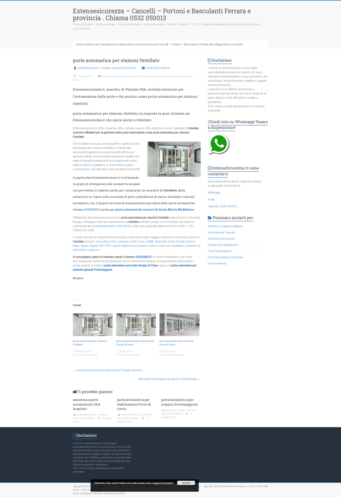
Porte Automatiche (158, 68)
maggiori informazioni (162, 483)
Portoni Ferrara (217, 263)
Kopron (94, 245)
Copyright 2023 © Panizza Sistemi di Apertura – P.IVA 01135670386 (236, 486)
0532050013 (92, 209)
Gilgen (84, 245)
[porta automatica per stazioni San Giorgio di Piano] (136, 324)
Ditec (114, 241)
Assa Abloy (103, 241)
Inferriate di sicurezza (221, 238)
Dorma (190, 241)
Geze (171, 241)
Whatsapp (214, 192)
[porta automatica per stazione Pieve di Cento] (179, 324)
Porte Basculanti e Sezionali (225, 257)
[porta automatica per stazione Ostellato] (93, 324)
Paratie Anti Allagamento (223, 245)
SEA (108, 245)
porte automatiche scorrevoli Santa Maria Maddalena (154, 209)
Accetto (186, 482)
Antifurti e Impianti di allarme (225, 226)
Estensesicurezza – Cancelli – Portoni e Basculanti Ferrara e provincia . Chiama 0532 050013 (162, 14)
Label (115, 245)
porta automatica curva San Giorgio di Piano (131, 265)
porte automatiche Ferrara (137, 76)
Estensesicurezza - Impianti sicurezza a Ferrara (106, 68)
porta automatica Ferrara (113, 76)
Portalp (180, 241)
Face (142, 241)
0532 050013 (228, 206)
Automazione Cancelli (221, 232)
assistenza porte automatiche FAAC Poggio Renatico (108, 370)
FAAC (134, 241)
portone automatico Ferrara (162, 76)
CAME (150, 241)
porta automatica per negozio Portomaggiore (179, 402)
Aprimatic (161, 241)
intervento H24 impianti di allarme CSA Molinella (169, 379)
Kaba (76, 245)
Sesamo (124, 241)
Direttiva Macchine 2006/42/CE (111, 226)
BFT (102, 245)
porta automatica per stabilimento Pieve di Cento (134, 404)
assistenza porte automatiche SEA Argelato (86, 404)
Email (211, 199)
